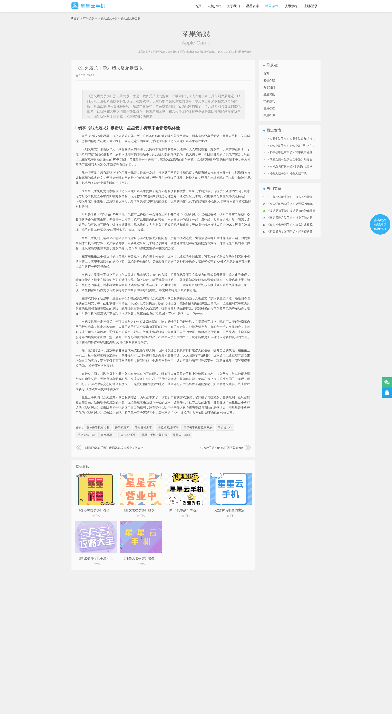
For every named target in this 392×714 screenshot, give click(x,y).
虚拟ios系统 (128, 435)
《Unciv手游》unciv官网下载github (221, 447)
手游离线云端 (86, 435)
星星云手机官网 (88, 6)
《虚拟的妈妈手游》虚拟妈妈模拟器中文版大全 (113, 447)
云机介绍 (214, 6)
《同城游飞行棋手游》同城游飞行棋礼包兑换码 (111, 558)
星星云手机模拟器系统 (198, 427)
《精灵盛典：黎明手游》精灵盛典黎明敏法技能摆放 (300, 231)
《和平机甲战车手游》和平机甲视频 (193, 510)
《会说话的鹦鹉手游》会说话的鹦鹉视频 (292, 203)
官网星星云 (108, 435)
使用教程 (290, 6)
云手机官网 (122, 427)
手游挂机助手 (143, 427)
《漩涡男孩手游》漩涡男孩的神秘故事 (291, 210)
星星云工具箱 (181, 435)
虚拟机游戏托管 (168, 427)
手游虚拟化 (225, 427)
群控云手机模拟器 (97, 427)
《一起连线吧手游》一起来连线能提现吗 (292, 196)
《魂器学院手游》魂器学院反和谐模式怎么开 (109, 510)
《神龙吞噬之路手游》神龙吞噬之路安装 (292, 217)
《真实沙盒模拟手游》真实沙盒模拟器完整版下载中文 (301, 224)
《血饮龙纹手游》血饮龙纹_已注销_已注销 (153, 510)
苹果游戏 (271, 6)
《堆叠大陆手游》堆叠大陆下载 (145, 558)
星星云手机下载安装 (154, 435)
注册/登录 (310, 6)
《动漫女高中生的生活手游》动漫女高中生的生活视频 (251, 510)
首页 (198, 6)
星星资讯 (252, 6)
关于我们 (233, 6)
